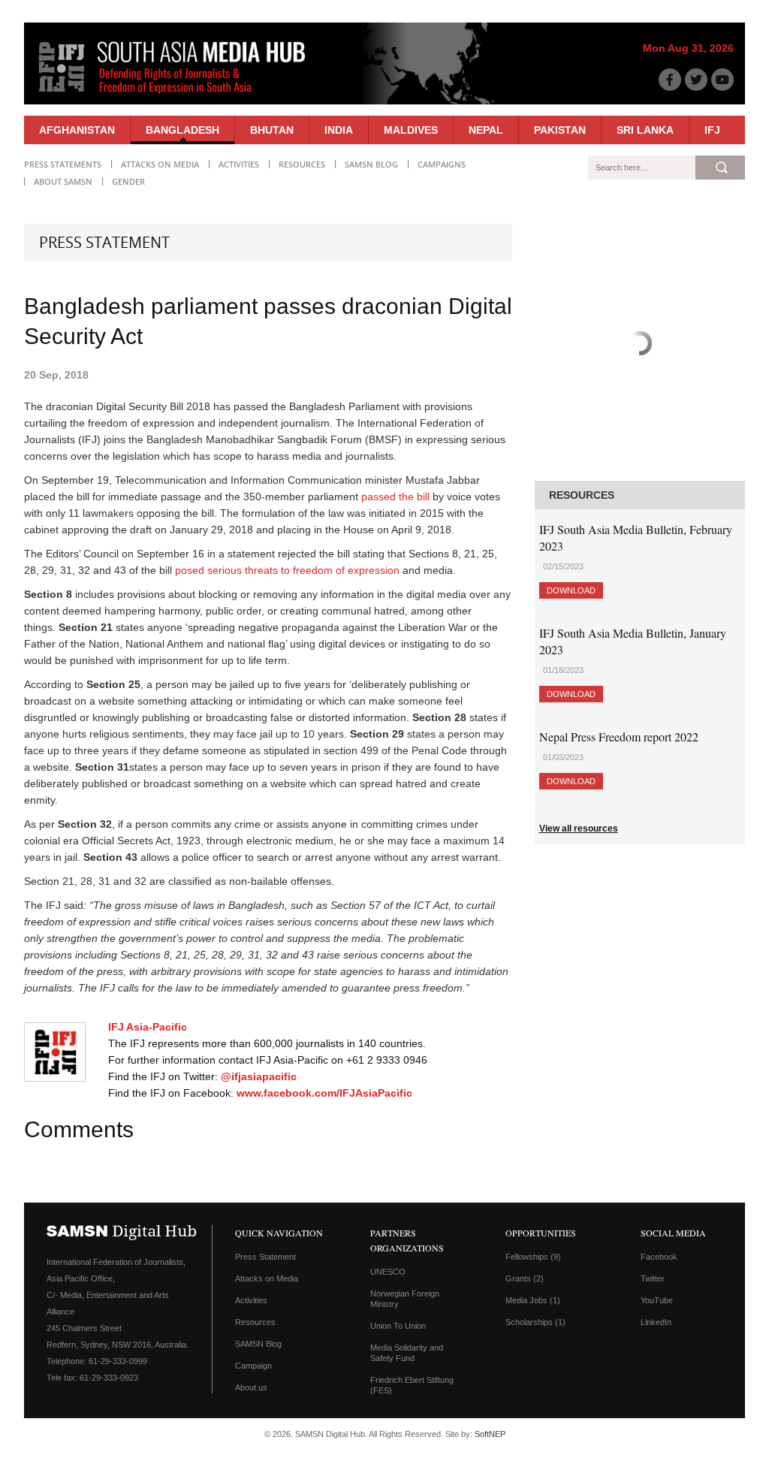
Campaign (253, 1365)
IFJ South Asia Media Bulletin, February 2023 (635, 537)
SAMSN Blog (371, 164)
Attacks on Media (160, 164)
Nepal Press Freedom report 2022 (618, 736)
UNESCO (388, 1271)
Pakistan (560, 130)
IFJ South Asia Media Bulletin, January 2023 (632, 641)
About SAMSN (63, 181)
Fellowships (533, 1256)
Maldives (411, 130)
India (338, 130)
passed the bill (395, 497)
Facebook (659, 1256)
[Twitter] (696, 79)
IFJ (712, 130)
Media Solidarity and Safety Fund (406, 1353)
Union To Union (398, 1325)
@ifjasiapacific (259, 1076)
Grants (524, 1278)
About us (251, 1387)
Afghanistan (77, 130)
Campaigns (442, 164)
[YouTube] (722, 79)
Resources (302, 164)
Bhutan (272, 130)
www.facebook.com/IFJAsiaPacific (324, 1093)
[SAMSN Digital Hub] (183, 96)
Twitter (653, 1278)
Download (571, 590)
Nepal (486, 130)
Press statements (62, 164)
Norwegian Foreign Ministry (404, 1299)
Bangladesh (182, 130)
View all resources (578, 828)
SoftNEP (490, 1433)
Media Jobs (532, 1300)
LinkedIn (656, 1322)
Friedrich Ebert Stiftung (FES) (412, 1385)
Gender (128, 181)
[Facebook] (670, 79)
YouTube (657, 1300)
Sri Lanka (645, 130)
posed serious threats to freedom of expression (287, 570)
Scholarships (535, 1322)
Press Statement (265, 1256)
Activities (239, 164)
